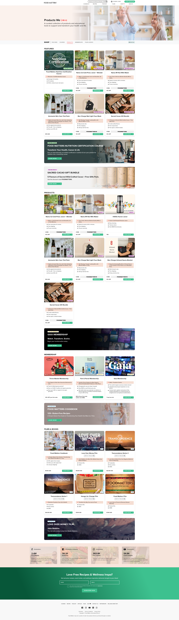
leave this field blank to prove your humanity (5, 568)
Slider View (132, 42)
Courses (85, 4)
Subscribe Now (89, 590)
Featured (54, 42)
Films (113, 4)
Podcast (104, 4)
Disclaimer (81, 611)
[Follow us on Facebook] (82, 608)
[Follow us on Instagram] (86, 608)
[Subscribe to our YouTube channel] (89, 608)
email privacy (100, 585)
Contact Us (95, 603)
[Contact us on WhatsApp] (96, 608)
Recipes (95, 4)
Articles (80, 603)
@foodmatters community (71, 549)
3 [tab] (79, 68)
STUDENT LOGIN (117, 1)
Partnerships (103, 603)
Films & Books (89, 42)
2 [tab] (47, 68)
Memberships (79, 42)
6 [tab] (114, 212)
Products (70, 42)
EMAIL (93, 582)
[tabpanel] (59, 60)
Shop (122, 4)
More (130, 4)
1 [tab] (45, 68)
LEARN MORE (66, 90)
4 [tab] (80, 68)
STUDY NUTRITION (129, 1)
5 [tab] (82, 68)
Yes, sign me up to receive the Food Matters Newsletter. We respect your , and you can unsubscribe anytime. (86, 586)
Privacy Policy (97, 611)
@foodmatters (37, 549)
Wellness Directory (113, 603)
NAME (62, 582)
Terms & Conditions (89, 611)
